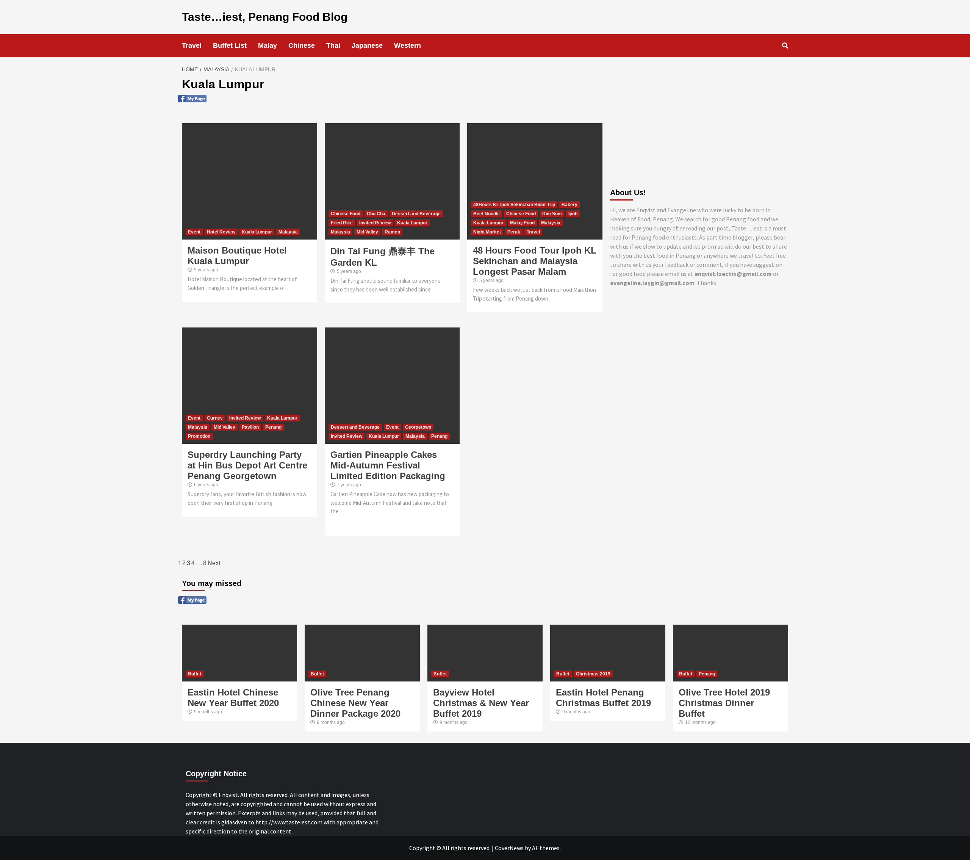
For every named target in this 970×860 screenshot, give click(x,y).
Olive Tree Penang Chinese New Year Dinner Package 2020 (355, 703)
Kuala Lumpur (257, 232)
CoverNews (509, 848)
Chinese (301, 45)
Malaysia (288, 232)
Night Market (487, 232)
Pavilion (250, 427)
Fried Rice (342, 223)
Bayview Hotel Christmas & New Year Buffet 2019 (481, 703)
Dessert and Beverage (416, 213)
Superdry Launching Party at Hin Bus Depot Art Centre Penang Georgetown (247, 465)
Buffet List (230, 45)
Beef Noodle (486, 213)
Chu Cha (376, 213)
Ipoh (572, 213)
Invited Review (375, 223)
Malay (267, 45)
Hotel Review (221, 232)
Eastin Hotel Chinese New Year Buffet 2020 (233, 697)
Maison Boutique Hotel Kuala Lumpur (237, 255)
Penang (273, 427)
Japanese (367, 45)
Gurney (215, 418)
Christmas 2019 (593, 674)
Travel (192, 45)
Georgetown (418, 427)
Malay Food (522, 223)
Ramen (392, 232)
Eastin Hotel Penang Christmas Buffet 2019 (603, 697)
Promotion (199, 436)
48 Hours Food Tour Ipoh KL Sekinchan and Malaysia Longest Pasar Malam (534, 261)
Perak (513, 232)
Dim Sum (552, 213)
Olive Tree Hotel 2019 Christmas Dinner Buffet (724, 703)
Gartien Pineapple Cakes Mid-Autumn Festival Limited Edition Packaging (387, 465)
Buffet (194, 674)
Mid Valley (367, 232)
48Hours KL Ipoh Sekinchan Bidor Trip (514, 204)
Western (407, 45)
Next (214, 563)
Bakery (569, 204)
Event (194, 232)
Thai (333, 45)
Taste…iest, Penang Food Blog (264, 17)
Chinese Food (345, 213)
